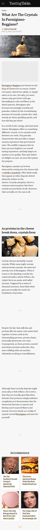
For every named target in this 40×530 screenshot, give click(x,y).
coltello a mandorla (11, 172)
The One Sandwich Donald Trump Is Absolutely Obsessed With (10, 481)
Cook (4, 10)
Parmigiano (21, 414)
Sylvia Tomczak (10, 29)
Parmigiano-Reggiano (11, 85)
